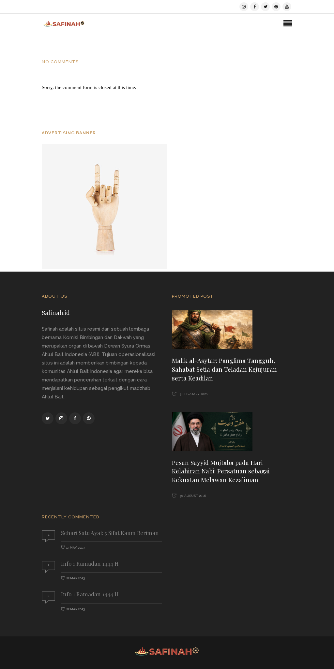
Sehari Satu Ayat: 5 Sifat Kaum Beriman (110, 532)
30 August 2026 (192, 496)
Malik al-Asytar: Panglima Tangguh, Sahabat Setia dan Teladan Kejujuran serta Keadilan (224, 369)
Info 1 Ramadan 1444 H (90, 563)
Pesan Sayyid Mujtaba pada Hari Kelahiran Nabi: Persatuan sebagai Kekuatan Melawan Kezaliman (221, 471)
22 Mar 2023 (75, 578)
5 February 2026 (193, 394)
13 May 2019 (75, 547)
